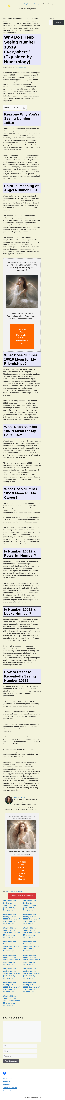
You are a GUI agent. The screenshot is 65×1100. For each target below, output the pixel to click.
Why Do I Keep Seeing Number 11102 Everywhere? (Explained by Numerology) (31, 946)
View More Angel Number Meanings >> (22, 896)
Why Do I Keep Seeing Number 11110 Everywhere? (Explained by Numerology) (11, 905)
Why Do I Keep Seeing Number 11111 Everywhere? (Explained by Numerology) (31, 905)
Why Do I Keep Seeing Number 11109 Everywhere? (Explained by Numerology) (11, 919)
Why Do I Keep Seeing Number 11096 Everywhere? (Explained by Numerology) (11, 973)
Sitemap (6, 1084)
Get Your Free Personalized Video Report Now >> (22, 336)
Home (19, 4)
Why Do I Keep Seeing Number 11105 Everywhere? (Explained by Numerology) (31, 919)
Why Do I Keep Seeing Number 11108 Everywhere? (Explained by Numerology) (31, 932)
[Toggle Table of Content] (23, 107)
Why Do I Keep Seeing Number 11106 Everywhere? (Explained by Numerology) (11, 932)
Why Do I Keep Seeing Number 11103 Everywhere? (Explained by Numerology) (11, 959)
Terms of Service (10, 1088)
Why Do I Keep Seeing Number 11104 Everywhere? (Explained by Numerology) (31, 959)
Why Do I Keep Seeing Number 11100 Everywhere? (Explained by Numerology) (11, 987)
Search (51, 18)
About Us (7, 1081)
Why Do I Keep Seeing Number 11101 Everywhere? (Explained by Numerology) (31, 973)
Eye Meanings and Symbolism (26, 9)
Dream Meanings (48, 4)
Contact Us (7, 1078)
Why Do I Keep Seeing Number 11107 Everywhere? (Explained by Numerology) (11, 946)
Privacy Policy (9, 1091)
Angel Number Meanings (32, 4)
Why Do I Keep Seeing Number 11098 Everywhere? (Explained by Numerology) (31, 987)
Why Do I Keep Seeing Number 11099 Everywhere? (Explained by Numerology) (11, 1000)
